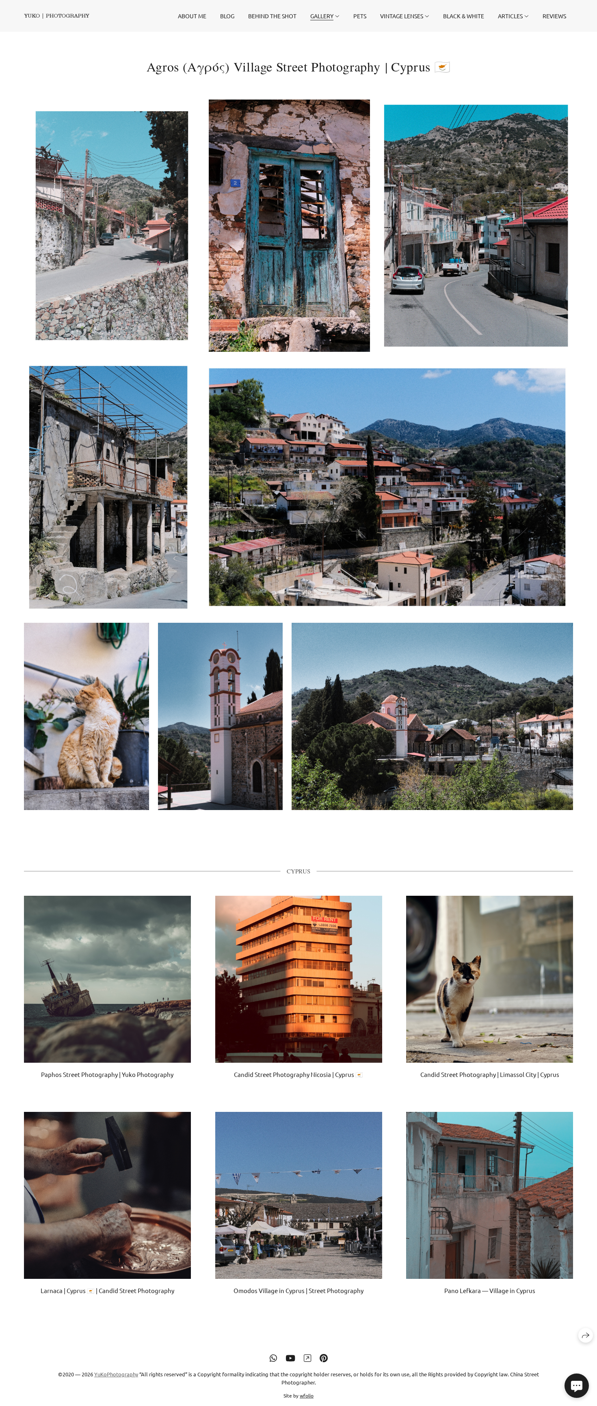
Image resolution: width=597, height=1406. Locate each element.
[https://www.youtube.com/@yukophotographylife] (290, 1357)
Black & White (463, 15)
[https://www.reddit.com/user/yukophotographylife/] (307, 1357)
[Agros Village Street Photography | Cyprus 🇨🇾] (112, 226)
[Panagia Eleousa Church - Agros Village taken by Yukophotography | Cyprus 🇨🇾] (432, 716)
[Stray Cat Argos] (86, 716)
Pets (359, 15)
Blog (227, 15)
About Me (192, 15)
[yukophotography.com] (56, 16)
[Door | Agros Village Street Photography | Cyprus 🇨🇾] (289, 226)
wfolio (307, 1395)
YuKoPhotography (116, 1374)
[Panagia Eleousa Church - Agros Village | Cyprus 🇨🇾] (220, 716)
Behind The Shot (272, 15)
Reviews (554, 15)
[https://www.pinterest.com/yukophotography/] (324, 1357)
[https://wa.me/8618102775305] (273, 1357)
